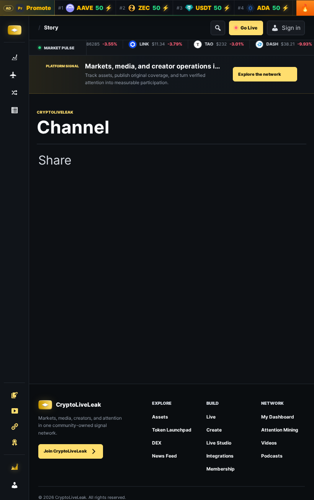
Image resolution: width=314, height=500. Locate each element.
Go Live (248, 28)
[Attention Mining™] (15, 467)
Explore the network (259, 74)
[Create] (14, 395)
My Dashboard (277, 417)
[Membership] (14, 442)
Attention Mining (279, 430)
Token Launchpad (171, 430)
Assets (160, 417)
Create (214, 430)
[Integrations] (14, 426)
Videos (269, 443)
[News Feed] (14, 110)
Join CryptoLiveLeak (65, 451)
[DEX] (14, 93)
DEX (157, 443)
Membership (220, 469)
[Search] (218, 28)
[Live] (14, 411)
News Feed (164, 456)
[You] (15, 485)
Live (211, 417)
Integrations (220, 456)
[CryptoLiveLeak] (14, 30)
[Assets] (14, 57)
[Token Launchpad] (14, 75)
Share (55, 160)
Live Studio (218, 443)
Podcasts (272, 456)
